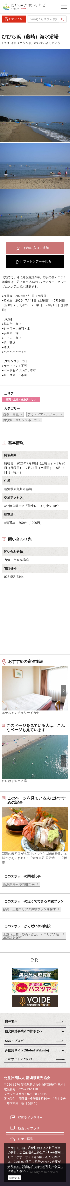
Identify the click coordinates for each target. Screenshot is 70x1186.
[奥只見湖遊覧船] (35, 975)
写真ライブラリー (30, 1117)
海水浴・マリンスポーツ (20, 420)
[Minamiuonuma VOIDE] (35, 1002)
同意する (14, 1178)
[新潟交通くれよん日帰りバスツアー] (35, 988)
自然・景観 (11, 414)
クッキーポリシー (42, 1166)
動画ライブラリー (30, 1128)
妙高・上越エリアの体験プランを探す (29, 909)
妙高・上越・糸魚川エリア (21, 399)
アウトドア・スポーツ (43, 414)
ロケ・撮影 (25, 1139)
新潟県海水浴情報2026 (19, 884)
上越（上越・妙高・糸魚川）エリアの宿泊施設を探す (31, 935)
